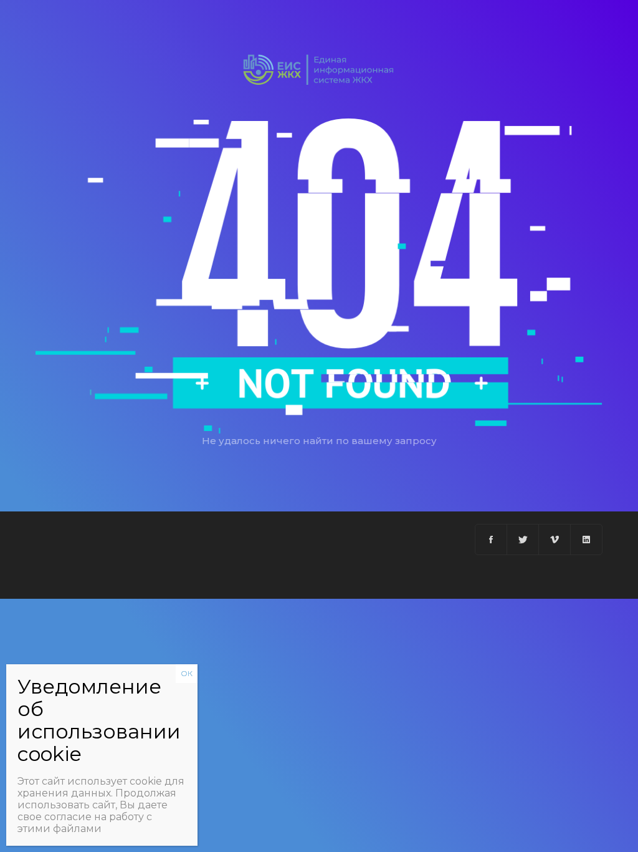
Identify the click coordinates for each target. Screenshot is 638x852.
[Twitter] (523, 539)
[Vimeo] (555, 539)
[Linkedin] (586, 539)
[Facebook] (491, 539)
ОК (187, 673)
